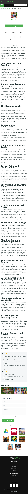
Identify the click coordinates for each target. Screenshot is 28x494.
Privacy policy (20, 416)
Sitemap (14, 470)
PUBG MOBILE (14, 482)
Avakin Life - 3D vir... (14, 480)
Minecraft (14, 477)
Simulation (7, 8)
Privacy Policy (14, 468)
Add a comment (8, 420)
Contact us (14, 466)
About (14, 464)
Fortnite (14, 475)
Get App (14, 26)
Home (2, 8)
